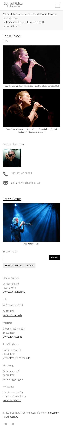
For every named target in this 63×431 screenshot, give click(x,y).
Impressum (53, 412)
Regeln (30, 265)
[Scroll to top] (56, 424)
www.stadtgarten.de (14, 291)
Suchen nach (10, 251)
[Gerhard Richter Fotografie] (13, 5)
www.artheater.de (12, 336)
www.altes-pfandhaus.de (16, 358)
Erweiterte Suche (13, 265)
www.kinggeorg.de (13, 379)
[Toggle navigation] (57, 5)
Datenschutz (11, 416)
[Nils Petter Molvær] (31, 222)
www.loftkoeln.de (12, 315)
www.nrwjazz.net (12, 400)
